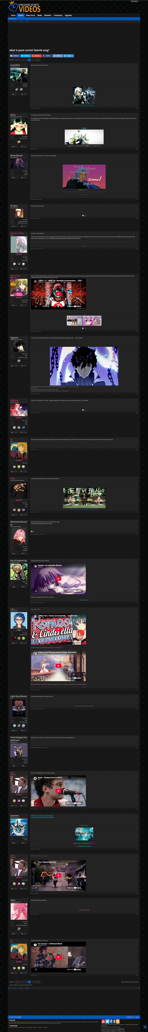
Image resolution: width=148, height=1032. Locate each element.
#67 (137, 393)
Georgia (25, 174)
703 (24, 366)
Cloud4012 (15, 65)
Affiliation (45, 1027)
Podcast (35, 1027)
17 (25, 843)
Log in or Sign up (134, 1)
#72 (137, 602)
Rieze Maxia (24, 302)
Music (17, 52)
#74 (137, 708)
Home (13, 15)
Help (137, 1017)
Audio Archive (23, 1027)
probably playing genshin (21, 925)
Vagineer (14, 337)
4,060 (25, 432)
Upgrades (68, 15)
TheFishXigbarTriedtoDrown (18, 739)
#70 (137, 512)
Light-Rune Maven (18, 696)
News (10, 1027)
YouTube (84, 687)
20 (25, 587)
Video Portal (30, 15)
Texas (26, 424)
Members (47, 15)
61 (31, 449)
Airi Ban (14, 205)
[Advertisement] (74, 36)
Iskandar (32, 412)
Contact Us (131, 1017)
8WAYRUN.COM (29, 985)
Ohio (26, 506)
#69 (137, 449)
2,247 (25, 805)
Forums (20, 15)
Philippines (25, 550)
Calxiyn (32, 689)
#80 (137, 975)
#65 (137, 248)
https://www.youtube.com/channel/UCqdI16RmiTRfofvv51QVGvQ (84, 509)
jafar (31, 809)
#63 (137, 199)
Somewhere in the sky (22, 223)
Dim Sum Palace (23, 138)
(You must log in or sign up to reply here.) (129, 982)
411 (24, 177)
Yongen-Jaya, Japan (22, 357)
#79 (137, 914)
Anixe (12, 114)
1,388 (25, 471)
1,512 (25, 305)
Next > (38, 59)
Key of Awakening (18, 560)
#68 (137, 412)
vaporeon (14, 815)
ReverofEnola (16, 155)
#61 (137, 108)
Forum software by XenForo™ (113, 1024)
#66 (137, 331)
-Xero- (13, 900)
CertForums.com (121, 1031)
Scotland (25, 762)
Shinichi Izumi (26, 52)
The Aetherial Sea (23, 722)
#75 (137, 747)
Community (58, 15)
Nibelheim (25, 85)
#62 (137, 148)
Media (39, 15)
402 (24, 226)
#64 (137, 218)
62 (25, 553)
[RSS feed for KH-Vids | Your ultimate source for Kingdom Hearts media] (118, 1021)
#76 (137, 809)
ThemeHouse (121, 1028)
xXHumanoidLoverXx (18, 523)
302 (24, 94)
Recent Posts (12, 18)
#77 (137, 849)
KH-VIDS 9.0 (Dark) (15, 1017)
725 (24, 146)
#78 (137, 893)
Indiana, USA (24, 260)
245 (24, 933)
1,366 (25, 643)
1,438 (25, 269)
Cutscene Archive (16, 1027)
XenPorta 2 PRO (13, 985)
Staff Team (40, 1027)
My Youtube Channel (84, 599)
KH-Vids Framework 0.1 (110, 1027)
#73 (137, 689)
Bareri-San (32, 331)
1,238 (25, 515)
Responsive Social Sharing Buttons (108, 1031)
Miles (31, 512)
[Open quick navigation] (139, 21)
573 (24, 730)
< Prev (17, 59)
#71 (137, 534)
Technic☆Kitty (33, 248)
